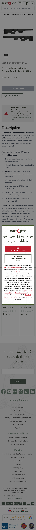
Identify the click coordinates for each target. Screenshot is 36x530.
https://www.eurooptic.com (12, 267)
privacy (26, 291)
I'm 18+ (18, 249)
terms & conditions (21, 293)
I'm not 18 (18, 259)
